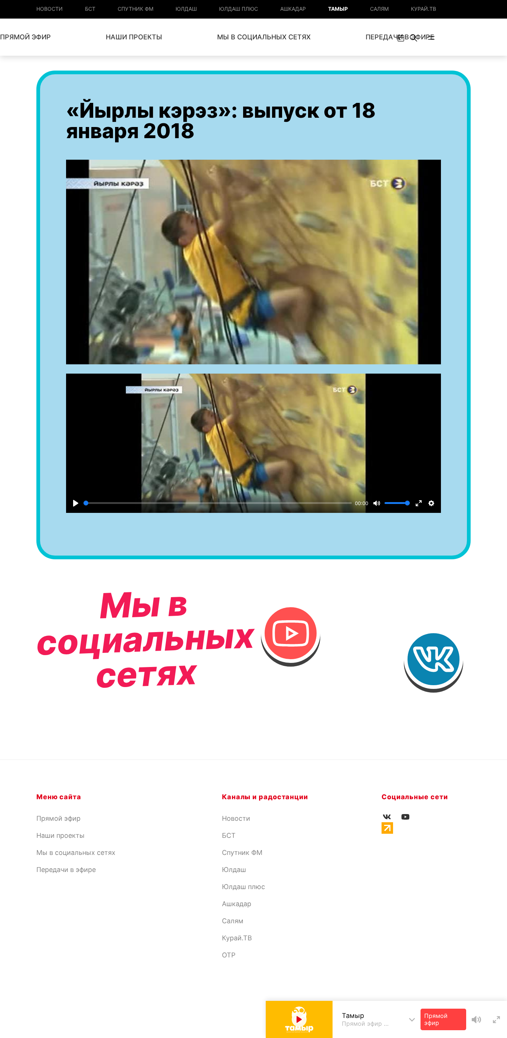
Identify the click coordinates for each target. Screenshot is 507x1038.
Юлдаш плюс (238, 9)
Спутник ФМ (135, 9)
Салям (379, 9)
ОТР (228, 955)
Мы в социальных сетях (264, 37)
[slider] (218, 503)
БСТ (90, 9)
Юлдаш (186, 9)
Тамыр (338, 9)
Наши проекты (134, 37)
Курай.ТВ (423, 9)
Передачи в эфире (66, 869)
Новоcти (49, 9)
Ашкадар (293, 9)
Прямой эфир (58, 818)
